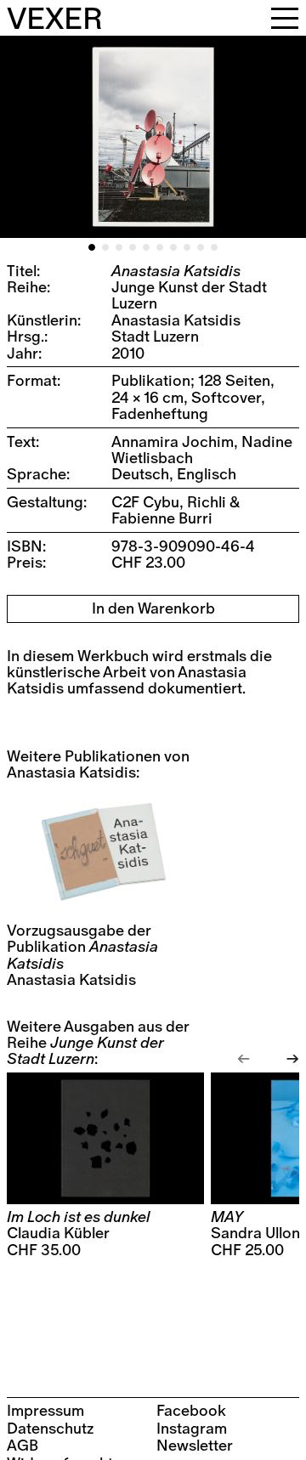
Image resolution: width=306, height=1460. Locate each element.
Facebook (191, 1411)
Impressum (45, 1411)
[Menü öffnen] (285, 18)
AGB (22, 1446)
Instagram (191, 1429)
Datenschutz (50, 1429)
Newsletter (194, 1446)
